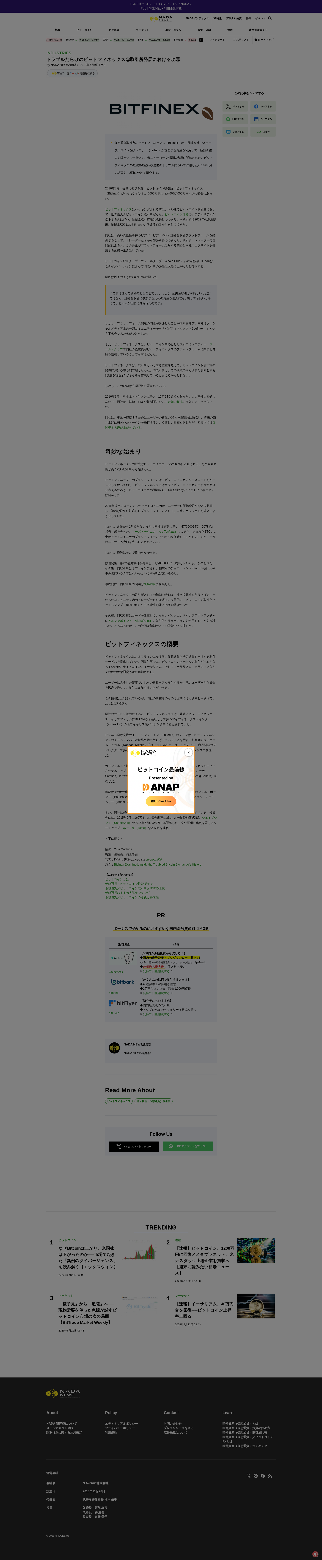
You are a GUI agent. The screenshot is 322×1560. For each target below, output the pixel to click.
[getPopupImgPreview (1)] (161, 779)
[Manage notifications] (315, 1554)
